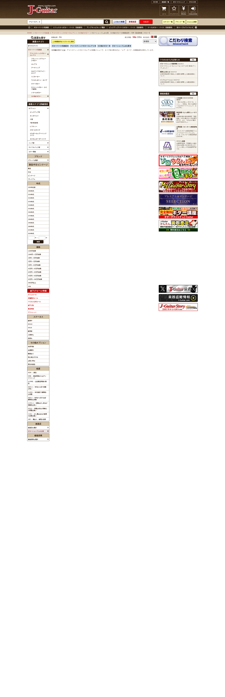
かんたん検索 (192, 22)
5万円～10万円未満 (34, 265)
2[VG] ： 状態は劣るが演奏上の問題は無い (37, 409)
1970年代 (31, 216)
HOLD (30, 324)
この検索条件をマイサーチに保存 (63, 41)
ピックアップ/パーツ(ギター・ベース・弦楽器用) (126, 27)
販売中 (30, 320)
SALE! (146, 22)
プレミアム (31, 179)
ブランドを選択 (33, 160)
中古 (29, 172)
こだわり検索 (119, 22)
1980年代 (31, 219)
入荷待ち (31, 335)
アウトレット (32, 312)
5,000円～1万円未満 (34, 254)
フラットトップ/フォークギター (38, 59)
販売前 (30, 331)
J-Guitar (42, 10)
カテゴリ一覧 (168, 22)
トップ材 (31, 143)
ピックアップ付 (35, 112)
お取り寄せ (31, 361)
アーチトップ (35, 67)
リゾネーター (35, 76)
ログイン (193, 13)
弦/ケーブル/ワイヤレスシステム (188, 27)
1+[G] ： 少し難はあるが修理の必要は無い (37, 415)
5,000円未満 (32, 251)
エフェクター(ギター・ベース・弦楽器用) (67, 27)
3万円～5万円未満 (34, 261)
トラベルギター (36, 92)
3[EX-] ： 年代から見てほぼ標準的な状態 (37, 398)
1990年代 (31, 223)
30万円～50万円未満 (34, 276)
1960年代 (31, 212)
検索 (38, 242)
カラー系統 (32, 151)
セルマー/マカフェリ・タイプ (38, 72)
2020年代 (31, 233)
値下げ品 (31, 305)
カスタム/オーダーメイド (38, 139)
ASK (29, 286)
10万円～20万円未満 (34, 268)
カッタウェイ (34, 116)
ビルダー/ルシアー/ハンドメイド (38, 134)
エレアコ (34, 64)
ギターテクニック (179, 2)
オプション (32, 108)
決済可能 (31, 346)
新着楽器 (132, 22)
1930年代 (31, 201)
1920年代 (31, 198)
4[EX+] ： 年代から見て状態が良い (37, 388)
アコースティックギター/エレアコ (64, 33)
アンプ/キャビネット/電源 (96, 27)
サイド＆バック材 (34, 147)
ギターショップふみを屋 (120, 46)
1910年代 (31, 194)
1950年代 (31, 208)
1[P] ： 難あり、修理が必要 (37, 419)
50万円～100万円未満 (35, 279)
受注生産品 (31, 364)
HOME (155, 2)
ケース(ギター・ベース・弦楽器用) (160, 27)
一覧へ (193, 59)
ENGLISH (192, 2)
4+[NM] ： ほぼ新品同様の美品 (37, 382)
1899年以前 (31, 187)
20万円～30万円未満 (34, 272)
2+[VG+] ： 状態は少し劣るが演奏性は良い (37, 404)
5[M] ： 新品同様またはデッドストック (37, 377)
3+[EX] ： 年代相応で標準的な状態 (37, 393)
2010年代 (31, 230)
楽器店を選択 (32, 427)
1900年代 (31, 191)
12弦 (31, 119)
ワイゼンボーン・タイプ (39, 80)
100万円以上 (32, 283)
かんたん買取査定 (183, 13)
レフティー (33, 126)
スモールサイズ (35, 130)
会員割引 (31, 350)
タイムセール (32, 294)
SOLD (30, 327)
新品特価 (31, 309)
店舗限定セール (33, 298)
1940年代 (31, 205)
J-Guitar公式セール (34, 301)
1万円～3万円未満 (34, 258)
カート (164, 14)
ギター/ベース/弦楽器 (41, 27)
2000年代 (31, 226)
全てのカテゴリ (33, 46)
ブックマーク (174, 14)
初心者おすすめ (33, 357)
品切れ (30, 338)
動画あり (31, 353)
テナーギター (35, 84)
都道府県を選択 (33, 439)
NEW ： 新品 (32, 372)
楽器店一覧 (165, 2)
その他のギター (83, 33)
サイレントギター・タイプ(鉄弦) (39, 88)
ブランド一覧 (180, 22)
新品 (29, 168)
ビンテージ (31, 175)
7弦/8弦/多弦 (34, 123)
